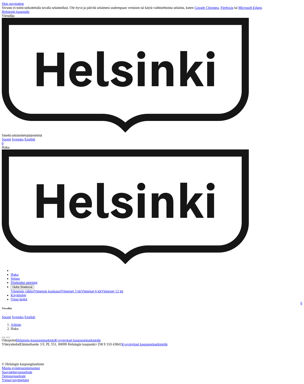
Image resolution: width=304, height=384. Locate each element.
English (29, 139)
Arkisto (16, 325)
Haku (14, 274)
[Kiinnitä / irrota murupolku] (8, 337)
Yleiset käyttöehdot (15, 380)
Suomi (6, 139)
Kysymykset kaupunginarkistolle (78, 340)
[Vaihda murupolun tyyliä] (3, 337)
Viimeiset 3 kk (71, 291)
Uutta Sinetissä (22, 287)
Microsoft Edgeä (250, 8)
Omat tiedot (19, 299)
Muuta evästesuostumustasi (21, 368)
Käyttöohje (18, 295)
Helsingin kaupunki (15, 12)
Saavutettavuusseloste (17, 372)
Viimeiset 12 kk (112, 291)
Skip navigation (13, 4)
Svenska (18, 139)
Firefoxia (227, 8)
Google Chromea (207, 8)
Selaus (15, 278)
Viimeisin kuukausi (47, 291)
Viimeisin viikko (22, 291)
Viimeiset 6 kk (91, 291)
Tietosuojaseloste (14, 376)
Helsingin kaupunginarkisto (35, 340)
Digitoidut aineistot (24, 282)
